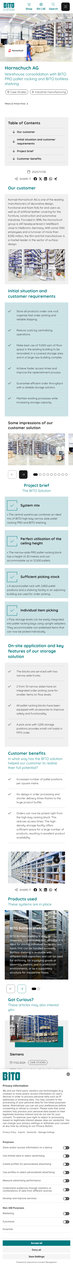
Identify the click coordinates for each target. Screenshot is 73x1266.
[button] (35, 178)
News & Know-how (15, 103)
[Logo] (10, 7)
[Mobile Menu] (65, 7)
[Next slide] (23, 474)
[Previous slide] (10, 989)
